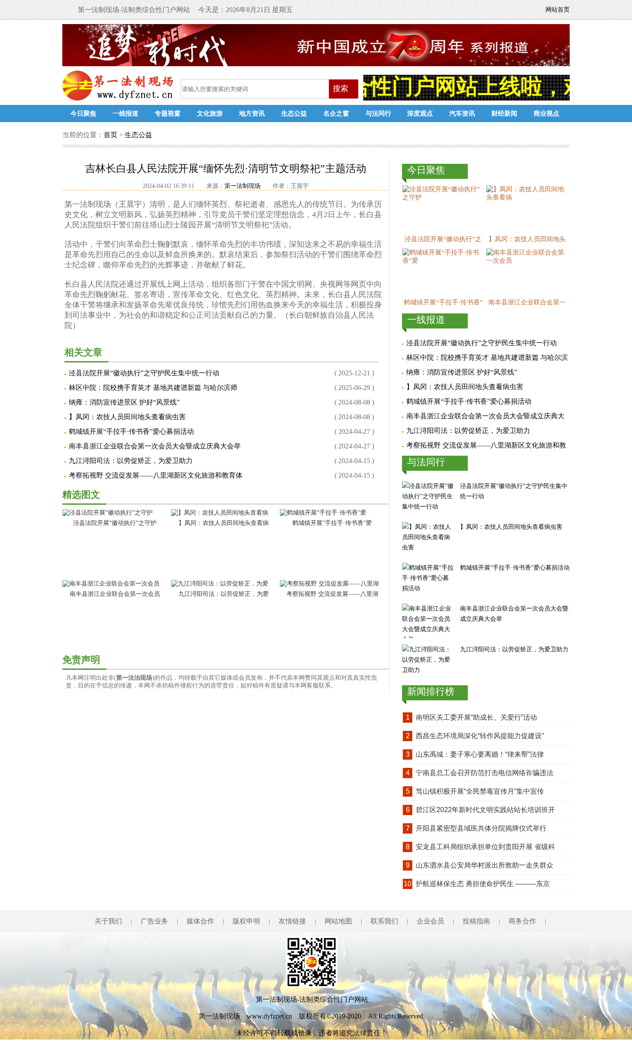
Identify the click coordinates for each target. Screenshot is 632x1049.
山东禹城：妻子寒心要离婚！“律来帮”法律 (480, 754)
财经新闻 (504, 113)
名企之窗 (336, 113)
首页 (110, 134)
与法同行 (378, 113)
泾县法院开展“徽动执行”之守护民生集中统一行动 (144, 373)
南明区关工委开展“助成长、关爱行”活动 (476, 717)
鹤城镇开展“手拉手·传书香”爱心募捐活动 (131, 431)
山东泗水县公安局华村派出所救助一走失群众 (484, 865)
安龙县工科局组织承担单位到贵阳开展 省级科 (485, 846)
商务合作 (522, 921)
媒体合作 (200, 921)
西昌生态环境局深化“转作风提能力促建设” (480, 735)
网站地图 (338, 921)
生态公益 (294, 113)
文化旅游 (210, 113)
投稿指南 (476, 921)
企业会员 (430, 921)
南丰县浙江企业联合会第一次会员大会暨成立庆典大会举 (155, 446)
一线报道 (125, 113)
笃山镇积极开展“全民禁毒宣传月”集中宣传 (480, 791)
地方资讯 (252, 113)
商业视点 (546, 113)
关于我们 (108, 921)
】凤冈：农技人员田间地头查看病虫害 (127, 416)
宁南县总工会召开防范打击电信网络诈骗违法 (484, 772)
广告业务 (154, 921)
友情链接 (292, 921)
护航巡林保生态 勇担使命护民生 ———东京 (483, 883)
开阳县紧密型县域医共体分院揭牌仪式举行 (481, 828)
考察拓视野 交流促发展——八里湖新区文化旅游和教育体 (155, 475)
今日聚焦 (83, 113)
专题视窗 (168, 113)
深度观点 (420, 113)
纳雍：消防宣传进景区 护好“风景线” (124, 402)
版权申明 (246, 921)
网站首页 (558, 9)
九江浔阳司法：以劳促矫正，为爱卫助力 (131, 460)
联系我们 (384, 921)
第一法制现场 (119, 86)
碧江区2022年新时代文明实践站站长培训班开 (485, 809)
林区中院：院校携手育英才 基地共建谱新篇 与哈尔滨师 (153, 387)
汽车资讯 (462, 113)
